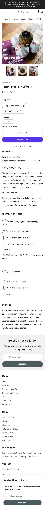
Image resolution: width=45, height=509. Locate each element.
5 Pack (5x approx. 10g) (14, 111)
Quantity (6, 118)
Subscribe (22, 503)
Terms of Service (9, 436)
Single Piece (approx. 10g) (15, 106)
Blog (4, 397)
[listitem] (22, 4)
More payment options (22, 146)
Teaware (5, 385)
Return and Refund (10, 429)
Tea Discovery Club (10, 389)
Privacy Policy (8, 433)
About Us (6, 404)
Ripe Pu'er (6, 82)
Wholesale (6, 400)
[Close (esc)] (42, 478)
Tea (3, 381)
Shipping (6, 425)
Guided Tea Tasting (10, 393)
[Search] (42, 12)
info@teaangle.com (10, 469)
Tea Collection (8, 417)
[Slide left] (4, 71)
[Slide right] (40, 71)
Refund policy (8, 440)
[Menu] (3, 12)
